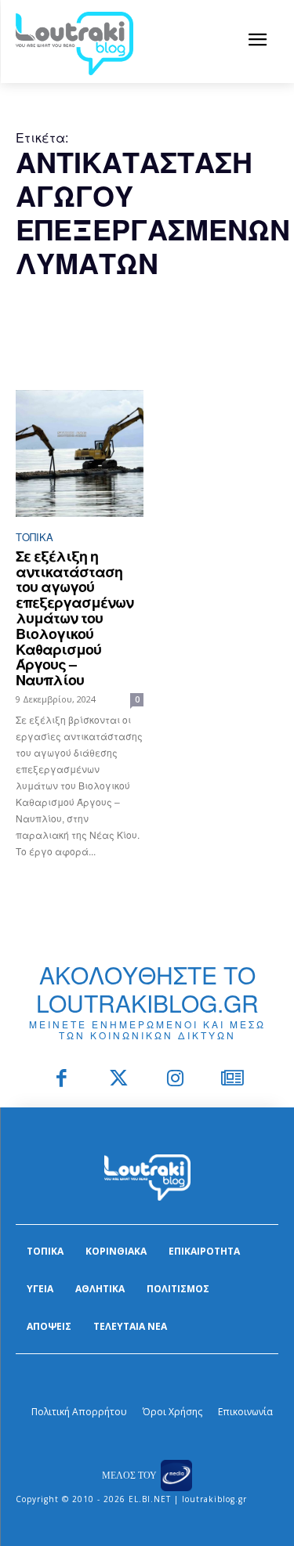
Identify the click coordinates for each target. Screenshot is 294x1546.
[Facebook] (62, 1079)
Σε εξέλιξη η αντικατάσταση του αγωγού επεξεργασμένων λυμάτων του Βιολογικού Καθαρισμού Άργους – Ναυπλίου (74, 618)
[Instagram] (176, 1079)
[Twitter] (118, 1079)
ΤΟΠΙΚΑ (34, 536)
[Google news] (232, 1079)
